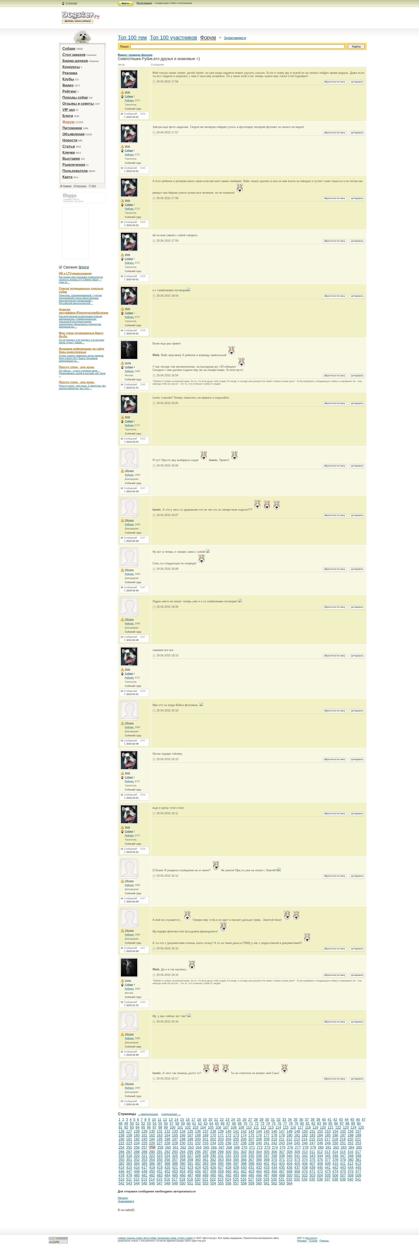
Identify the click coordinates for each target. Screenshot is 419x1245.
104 (203, 1127)
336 (259, 1156)
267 (221, 1147)
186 (335, 1135)
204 (228, 1139)
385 (144, 1164)
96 (149, 1127)
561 (267, 1183)
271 (252, 1147)
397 (236, 1164)
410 (335, 1164)
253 (358, 1143)
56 (166, 1123)
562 (274, 1183)
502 (305, 1175)
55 (160, 1123)
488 (198, 1175)
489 (205, 1175)
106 (218, 1127)
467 (282, 1171)
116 (293, 1127)
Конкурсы (71, 67)
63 (206, 1123)
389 (175, 1164)
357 (175, 1160)
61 (194, 1123)
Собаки (68, 48)
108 (234, 1127)
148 (289, 1131)
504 (320, 1175)
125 (361, 1127)
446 (121, 1171)
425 (205, 1167)
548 (167, 1183)
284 (351, 1147)
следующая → (171, 1114)
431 (251, 1167)
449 (144, 1171)
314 (335, 1152)
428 (228, 1167)
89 (353, 1123)
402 (274, 1164)
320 (137, 1156)
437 (297, 1167)
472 (320, 1171)
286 (121, 1152)
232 (198, 1143)
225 (144, 1143)
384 (137, 1164)
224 (137, 1143)
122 (338, 1127)
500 (289, 1175)
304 (259, 1152)
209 (267, 1139)
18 (199, 1119)
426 (213, 1167)
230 (182, 1143)
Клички (68, 152)
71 (251, 1123)
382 (121, 1164)
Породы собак (75, 97)
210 (274, 1139)
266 (214, 1147)
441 (328, 1167)
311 (312, 1152)
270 (244, 1147)
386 (152, 1164)
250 (335, 1143)
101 (180, 1127)
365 (236, 1160)
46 (358, 1119)
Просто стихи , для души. (77, 367)
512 (136, 1179)
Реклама (69, 73)
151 (312, 1131)
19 (205, 1119)
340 (289, 1156)
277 (298, 1147)
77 (285, 1123)
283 (344, 1147)
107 (226, 1127)
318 (121, 1156)
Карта (67, 177)
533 (297, 1179)
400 (259, 1164)
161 (144, 1135)
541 (358, 1179)
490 (213, 1175)
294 (182, 1152)
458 (213, 1171)
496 (259, 1175)
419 (160, 1167)
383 (129, 1164)
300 (228, 1152)
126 (121, 1131)
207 (251, 1139)
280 (321, 1147)
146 (274, 1131)
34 (290, 1119)
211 (282, 1139)
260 (168, 1147)
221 (358, 1139)
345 (328, 1156)
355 (160, 1160)
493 (236, 1175)
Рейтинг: (129, 100)
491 (221, 1175)
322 (152, 1156)
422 (182, 1167)
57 (171, 1123)
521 (205, 1179)
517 (175, 1179)
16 (188, 1119)
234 (213, 1143)
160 (137, 1135)
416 (137, 1167)
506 (335, 1175)
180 (289, 1135)
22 (222, 1119)
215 (312, 1139)
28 (256, 1119)
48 (120, 1123)
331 (221, 1156)
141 (236, 1131)
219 (343, 1139)
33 (284, 1119)
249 (328, 1143)
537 (327, 1179)
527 (251, 1179)
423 (190, 1167)
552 (198, 1183)
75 (274, 1123)
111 (256, 1127)
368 (259, 1160)
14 (176, 1119)
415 (129, 1167)
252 (351, 1143)
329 (205, 1156)
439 (312, 1167)
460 (228, 1171)
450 (152, 1171)
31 (273, 1119)
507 (343, 1175)
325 (175, 1156)
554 (213, 1183)
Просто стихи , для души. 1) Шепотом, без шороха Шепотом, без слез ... (82, 387)
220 (350, 1139)
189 (358, 1135)
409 (328, 1164)
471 (312, 1171)
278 (305, 1147)
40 (324, 1119)
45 (352, 1119)
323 (160, 1156)
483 (160, 1175)
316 (350, 1152)
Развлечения (73, 165)
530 (274, 1179)
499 (282, 1175)
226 (152, 1143)
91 (120, 1127)
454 (182, 1171)
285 (359, 1147)
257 (144, 1147)
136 (198, 1131)
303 (251, 1152)
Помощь (324, 1240)
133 (175, 1131)
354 (152, 1160)
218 (335, 1139)
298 (213, 1152)
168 (198, 1135)
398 (244, 1164)
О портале (71, 3)
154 (335, 1131)
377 (328, 1160)
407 (312, 1164)
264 (198, 1147)
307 (282, 1152)
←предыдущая (148, 1114)
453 (175, 1171)
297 (205, 1152)
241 (267, 1143)
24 (233, 1119)
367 (251, 1160)
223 (129, 1143)
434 (274, 1167)
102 (188, 1127)
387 (160, 1164)
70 (245, 1123)
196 (167, 1139)
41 (329, 1119)
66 (223, 1123)
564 (289, 1183)
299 (221, 1152)
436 (289, 1167)
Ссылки (313, 1240)
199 (190, 1139)
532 (289, 1179)
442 (335, 1167)
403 (282, 1164)
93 (132, 1127)
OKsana (129, 470)
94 (137, 1127)
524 (228, 1179)
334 (244, 1156)
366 (244, 1160)
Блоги (67, 116)
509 (358, 1175)
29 (261, 1119)
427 (221, 1167)
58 (177, 1123)
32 (278, 1119)
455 (190, 1171)
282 (336, 1147)
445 (358, 1167)
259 (160, 1147)
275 (282, 1147)
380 (351, 1160)
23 (227, 1119)
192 (137, 1139)
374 (305, 1160)
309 (297, 1152)
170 (213, 1135)
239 (251, 1143)
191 (129, 1139)
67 (228, 1123)
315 (343, 1152)
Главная (67, 186)
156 (351, 1131)
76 (279, 1123)
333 (236, 1156)
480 (137, 1175)
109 (241, 1127)
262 (183, 1147)
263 (191, 1147)
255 (129, 1147)
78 (291, 1123)
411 (343, 1164)
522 (213, 1179)
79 (296, 1123)
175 (251, 1135)
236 (228, 1143)
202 (213, 1139)
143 (251, 1131)
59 (183, 1123)
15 (182, 1119)
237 (236, 1143)
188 (351, 1135)
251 (343, 1143)
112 (263, 1127)
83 (319, 1123)
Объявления (73, 134)
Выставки (71, 158)
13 (171, 1119)
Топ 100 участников (173, 37)
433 (267, 1167)
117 (300, 1127)
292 (167, 1152)
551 (190, 1183)
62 (200, 1123)
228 (167, 1143)
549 (175, 1183)
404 (289, 1164)
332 (228, 1156)
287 (129, 1152)
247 (312, 1143)
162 (152, 1135)
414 (121, 1167)
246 (305, 1143)
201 (205, 1139)
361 (205, 1160)
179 (282, 1135)
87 (342, 1123)
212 (289, 1139)
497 (267, 1175)
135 (190, 1131)
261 (176, 1147)
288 (137, 1152)
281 (328, 1147)
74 (268, 1123)
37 (307, 1119)
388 (167, 1164)
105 (211, 1127)
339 (282, 1156)
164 (167, 1135)
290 (152, 1152)
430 (244, 1167)
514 (152, 1179)
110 (249, 1127)
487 (190, 1175)
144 (259, 1131)
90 (359, 1123)
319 (129, 1156)
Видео (68, 85)
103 (195, 1127)
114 (278, 1127)
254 (121, 1147)
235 (221, 1143)
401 (267, 1164)
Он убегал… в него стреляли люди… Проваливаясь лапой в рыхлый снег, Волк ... (82, 373)
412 (350, 1164)
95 (143, 1127)
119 (315, 1127)
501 (297, 1175)
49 (126, 1123)
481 (144, 1175)
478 (121, 1175)
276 (290, 1147)
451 (160, 1171)
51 (137, 1123)
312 (320, 1152)
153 (328, 1131)
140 (228, 1131)
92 (126, 1127)
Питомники (72, 128)
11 (159, 1119)
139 (221, 1131)
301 (236, 1152)
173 (236, 1135)
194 (152, 1139)
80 (302, 1123)
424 (198, 1167)
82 (313, 1123)
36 (301, 1119)
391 (190, 1164)
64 (211, 1123)
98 (160, 1127)
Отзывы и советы (78, 103)
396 (228, 1164)
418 (152, 1167)
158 (121, 1135)
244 (289, 1143)
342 (305, 1156)
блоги (84, 267)
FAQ (94, 186)
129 (144, 1131)
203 (221, 1139)
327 (190, 1156)
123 (346, 1127)
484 (167, 1175)
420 (167, 1167)
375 (312, 1160)
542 (121, 1183)
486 (182, 1175)
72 (257, 1123)
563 (282, 1183)
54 (154, 1123)
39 (318, 1119)
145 (267, 1131)
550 (182, 1183)
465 (267, 1171)
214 (304, 1139)
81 (308, 1123)
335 (251, 1156)
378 (335, 1160)
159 (129, 1135)
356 (167, 1160)
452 (167, 1171)
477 (358, 1171)
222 (121, 1143)
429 (236, 1167)
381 (358, 1160)
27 (250, 1119)
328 (198, 1156)
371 (282, 1160)
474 (335, 1171)
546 (152, 1183)
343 (312, 1156)
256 (137, 1147)
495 (251, 1175)
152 (320, 1131)
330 (213, 1156)
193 (144, 1139)
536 (320, 1179)
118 (308, 1127)
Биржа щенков (75, 61)
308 (289, 1152)
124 (353, 1127)
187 (343, 1135)
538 (335, 1179)
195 (160, 1139)
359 (190, 1160)
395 (221, 1164)
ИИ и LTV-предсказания (75, 273)
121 (330, 1127)
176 (259, 1135)
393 (205, 1164)
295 (190, 1152)
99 (166, 1127)
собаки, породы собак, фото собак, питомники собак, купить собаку (155, 1238)
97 (154, 1127)
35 (295, 1119)
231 (190, 1143)
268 (229, 1147)
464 (259, 1171)
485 (175, 1175)
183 (312, 1135)
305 (267, 1152)
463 (251, 1171)
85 (330, 1123)
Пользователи (75, 171)
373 (297, 1160)
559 (251, 1183)
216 (320, 1139)
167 (190, 1135)
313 (327, 1152)
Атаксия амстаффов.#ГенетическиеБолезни (83, 311)
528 (259, 1179)
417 (144, 1167)
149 (297, 1131)
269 (237, 1147)
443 (343, 1167)
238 (244, 1143)
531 (282, 1179)
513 (144, 1179)
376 (320, 1160)
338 (274, 1156)
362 (213, 1160)
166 (182, 1135)
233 (205, 1143)
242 (274, 1143)
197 (175, 1139)
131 (160, 1131)
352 (137, 1160)
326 (182, 1156)
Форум (68, 122)
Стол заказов (74, 55)
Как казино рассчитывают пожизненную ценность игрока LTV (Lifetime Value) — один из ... (81, 280)
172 (228, 1135)
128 (137, 1131)
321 (144, 1156)
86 (336, 1123)
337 (267, 1156)
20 (210, 1119)
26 (244, 1119)
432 (259, 1167)
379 (343, 1160)
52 (143, 1123)
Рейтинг (69, 91)
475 (343, 1171)
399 (251, 1164)
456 (198, 1171)
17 (193, 1119)
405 (297, 1164)
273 (267, 1147)
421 (175, 1167)
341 (297, 1156)
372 (289, 1160)
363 (221, 1160)
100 (172, 1127)
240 (259, 1143)
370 (274, 1160)
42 (335, 1119)
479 (129, 1175)
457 (205, 1171)
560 (259, 1183)
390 (182, 1164)
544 (137, 1183)
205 (236, 1139)
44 (347, 1119)
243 (282, 1143)
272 (260, 1147)
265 (206, 1147)
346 (335, 1156)
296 (198, 1152)
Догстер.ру (311, 1238)
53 (149, 1123)
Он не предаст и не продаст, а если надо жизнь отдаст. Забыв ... (81, 341)
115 (285, 1127)
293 (175, 1152)
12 (165, 1119)
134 (182, 1131)
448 (137, 1171)
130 (152, 1131)
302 (244, 1152)
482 (152, 1175)
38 (312, 1119)
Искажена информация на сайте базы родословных (81, 350)
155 (343, 1131)
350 (121, 1160)
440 (320, 1167)
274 (275, 1147)
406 (305, 1164)
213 (297, 1139)
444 (351, 1167)
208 (259, 1139)
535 (312, 1179)
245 (297, 1143)
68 (234, 1123)
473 (328, 1171)
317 (358, 1152)
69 (240, 1123)
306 (274, 1152)
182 (305, 1135)
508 (351, 1175)
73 (262, 1123)
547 (160, 1183)
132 (167, 1131)
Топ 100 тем (132, 37)
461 (236, 1171)
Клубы (68, 79)
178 (274, 1135)
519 (190, 1179)
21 (216, 1119)
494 (244, 1175)
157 (358, 1131)
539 (343, 1179)
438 (305, 1167)
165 (175, 1135)
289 (144, 1152)
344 (320, 1156)
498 (274, 1175)
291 (160, 1152)
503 (312, 1175)
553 (205, 1183)
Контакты (81, 186)
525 (236, 1179)
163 (160, 1135)
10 (154, 1119)
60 (189, 1123)
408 (320, 1164)
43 (341, 1119)
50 (132, 1123)
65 (217, 1123)
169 (205, 1135)
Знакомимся (235, 38)
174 (244, 1135)
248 (320, 1143)
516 (167, 1179)
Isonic (128, 363)
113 (271, 1127)
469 (297, 1171)
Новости (69, 140)
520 (198, 1179)
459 (221, 1171)
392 (198, 1164)
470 (305, 1171)
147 (282, 1131)
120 (323, 1127)
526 (243, 1179)
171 (221, 1135)
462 (244, 1171)
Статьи (68, 146)
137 (205, 1131)
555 (221, 1183)
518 (182, 1179)
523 (220, 1179)
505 (328, 1175)
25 (239, 1119)
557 (236, 1183)
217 (327, 1139)
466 (274, 1171)
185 (328, 1135)
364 (228, 1160)
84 (325, 1123)
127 (129, 1131)
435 (282, 1167)
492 (228, 1175)
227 (160, 1143)
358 (182, 1160)
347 (343, 1156)
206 (244, 1139)
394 (213, 1164)
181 (297, 1135)
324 (167, 1156)
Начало (123, 1198)
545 (144, 1183)
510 (121, 1179)
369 (267, 1160)
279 (313, 1147)
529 (266, 1179)
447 (129, 1171)
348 (351, 1156)
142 (244, 1131)
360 (198, 1160)
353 (144, 1160)
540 (350, 1179)
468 (289, 1171)
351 (129, 1160)
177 (267, 1135)
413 (358, 1164)
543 (129, 1183)
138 (213, 1131)
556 (228, 1183)
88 (347, 1123)
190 (121, 1139)
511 (129, 1179)
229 (175, 1143)
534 (304, 1179)
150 (305, 1131)
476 (351, 1171)
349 (358, 1156)
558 (244, 1183)
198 (182, 1139)
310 (305, 1152)
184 (320, 1135)
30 (267, 1119)
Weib (127, 92)
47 (364, 1119)
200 (198, 1139)
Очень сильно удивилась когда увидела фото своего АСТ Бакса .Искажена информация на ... (81, 358)
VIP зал (68, 110)
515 (159, 1179)
